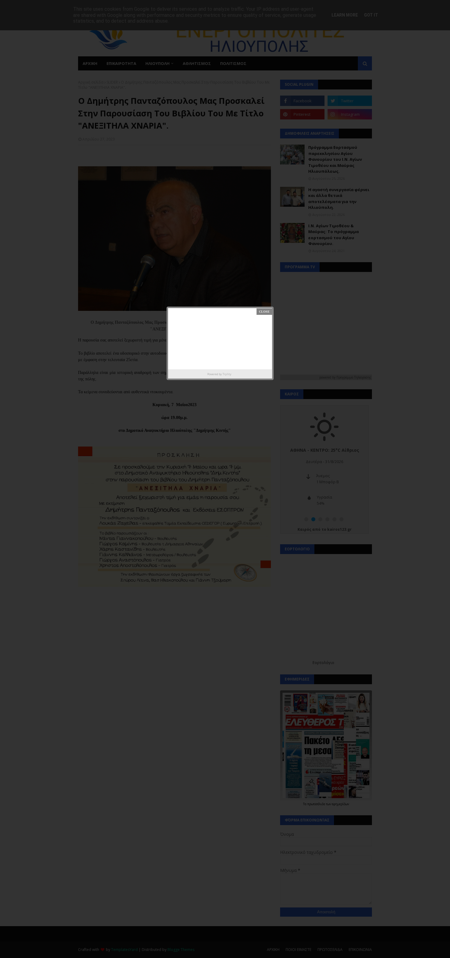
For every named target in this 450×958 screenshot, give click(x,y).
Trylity (227, 374)
